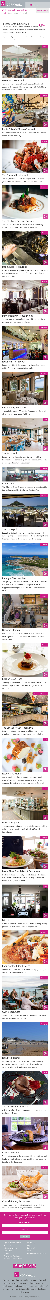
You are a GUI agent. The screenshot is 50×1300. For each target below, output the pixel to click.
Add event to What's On (36, 1253)
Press (29, 1251)
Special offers (32, 1248)
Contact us (8, 1251)
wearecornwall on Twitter (20, 1266)
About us (7, 1245)
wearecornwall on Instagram (25, 1266)
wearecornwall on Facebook (15, 1266)
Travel (6, 1253)
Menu (35, 5)
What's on (31, 1243)
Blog (28, 1245)
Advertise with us (10, 1248)
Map (43, 25)
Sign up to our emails (12, 1243)
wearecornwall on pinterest (29, 1266)
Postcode (25, 1229)
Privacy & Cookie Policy (13, 1259)
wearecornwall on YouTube (34, 1266)
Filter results (42, 10)
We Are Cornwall (8, 10)
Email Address (25, 1222)
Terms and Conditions (12, 1256)
